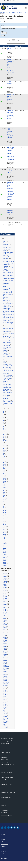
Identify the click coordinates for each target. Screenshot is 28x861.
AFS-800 (5, 578)
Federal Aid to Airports (8, 275)
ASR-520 (5, 725)
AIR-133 (5, 690)
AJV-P (4, 649)
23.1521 (5, 485)
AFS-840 (5, 646)
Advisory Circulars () (21, 12)
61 (3, 425)
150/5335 (5, 531)
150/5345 (5, 419)
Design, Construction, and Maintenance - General (8, 254)
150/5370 (5, 440)
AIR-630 (5, 705)
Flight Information (7, 390)
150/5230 (5, 527)
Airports (4, 241)
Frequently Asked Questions (6, 815)
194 (3, 484)
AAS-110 (5, 638)
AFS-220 (5, 596)
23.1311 (5, 545)
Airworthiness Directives (8, 333)
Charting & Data (4, 757)
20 (3, 411)
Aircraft (4, 250)
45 (3, 496)
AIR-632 (5, 707)
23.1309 (5, 543)
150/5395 (5, 534)
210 (3, 542)
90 (3, 417)
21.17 (4, 456)
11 (3, 509)
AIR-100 (5, 590)
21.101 (4, 537)
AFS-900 (5, 648)
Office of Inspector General (6, 848)
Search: (2, 25)
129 (3, 461)
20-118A (4, 209)
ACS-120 (5, 660)
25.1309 (5, 554)
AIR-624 (5, 632)
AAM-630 (5, 654)
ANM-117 (5, 719)
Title (8, 46)
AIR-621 (5, 702)
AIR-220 (5, 697)
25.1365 (5, 565)
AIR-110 (5, 599)
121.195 (5, 510)
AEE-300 (5, 665)
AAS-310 (5, 655)
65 (3, 439)
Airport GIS (5, 354)
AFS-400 (5, 587)
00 (3, 422)
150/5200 (5, 433)
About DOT (3, 834)
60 (3, 501)
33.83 (4, 492)
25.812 (4, 487)
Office (21, 46)
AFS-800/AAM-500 (7, 683)
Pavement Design (7, 306)
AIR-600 (5, 579)
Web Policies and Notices (6, 856)
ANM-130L (5, 721)
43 (3, 423)
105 (3, 506)
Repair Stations (6, 331)
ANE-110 (5, 598)
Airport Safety (6, 270)
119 (3, 476)
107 (3, 507)
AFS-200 (5, 576)
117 (3, 459)
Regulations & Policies (10, 12)
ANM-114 (5, 621)
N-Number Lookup (4, 810)
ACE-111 (5, 618)
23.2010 (5, 546)
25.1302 (5, 552)
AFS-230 (5, 641)
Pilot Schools (6, 395)
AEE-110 (5, 662)
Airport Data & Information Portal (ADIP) (8, 754)
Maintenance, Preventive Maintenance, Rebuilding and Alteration (6, 299)
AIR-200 (5, 609)
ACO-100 (5, 623)
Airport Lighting (6, 288)
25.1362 (5, 563)
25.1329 (5, 557)
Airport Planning (6, 320)
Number (3, 46)
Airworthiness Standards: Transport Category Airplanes (7, 247)
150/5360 (5, 464)
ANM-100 (5, 582)
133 (3, 515)
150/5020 (5, 478)
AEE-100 (5, 617)
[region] (14, 132)
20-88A (4, 81)
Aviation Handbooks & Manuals (7, 777)
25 (3, 420)
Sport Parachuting (7, 400)
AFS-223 (5, 671)
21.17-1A (4, 169)
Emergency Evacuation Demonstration (10, 211)
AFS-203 (5, 669)
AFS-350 (5, 620)
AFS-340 (5, 612)
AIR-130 (5, 593)
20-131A (4, 147)
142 (3, 521)
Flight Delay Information (5, 759)
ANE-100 (5, 716)
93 (3, 504)
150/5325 (5, 529)
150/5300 (5, 437)
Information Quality (4, 844)
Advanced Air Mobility (5, 795)
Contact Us (3, 744)
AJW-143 (5, 711)
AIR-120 (5, 589)
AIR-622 (5, 704)
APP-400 (5, 603)
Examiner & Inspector (5, 779)
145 (3, 443)
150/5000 (5, 447)
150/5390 (5, 532)
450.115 (5, 498)
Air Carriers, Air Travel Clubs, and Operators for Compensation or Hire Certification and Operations (8, 263)
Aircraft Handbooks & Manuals (6, 772)
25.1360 (5, 562)
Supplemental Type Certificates (7, 762)
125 (3, 513)
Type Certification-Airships (10, 171)
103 (3, 475)
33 (3, 442)
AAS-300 (5, 585)
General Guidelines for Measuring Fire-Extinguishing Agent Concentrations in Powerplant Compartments (10, 66)
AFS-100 (5, 624)
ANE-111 (5, 592)
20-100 (4, 59)
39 (3, 453)
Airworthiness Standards (8, 337)
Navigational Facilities (8, 370)
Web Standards (4, 858)
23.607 (4, 549)
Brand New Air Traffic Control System (8, 792)
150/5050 (5, 479)
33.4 (4, 471)
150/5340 (5, 450)
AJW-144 (5, 713)
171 (3, 535)
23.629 (4, 551)
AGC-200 (5, 685)
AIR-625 (5, 610)
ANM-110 (5, 595)
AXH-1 (4, 635)
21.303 (4, 540)
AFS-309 (5, 677)
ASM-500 (5, 652)
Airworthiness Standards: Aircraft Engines (7, 285)
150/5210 (5, 429)
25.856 (4, 489)
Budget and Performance (6, 837)
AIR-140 (5, 693)
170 (3, 467)
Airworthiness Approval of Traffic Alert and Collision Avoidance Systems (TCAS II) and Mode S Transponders (10, 153)
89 (3, 473)
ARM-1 (4, 724)
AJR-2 (4, 634)
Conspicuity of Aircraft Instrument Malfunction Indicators (10, 97)
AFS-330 (5, 643)
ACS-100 (5, 640)
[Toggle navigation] (25, 8)
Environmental (6, 336)
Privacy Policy (3, 851)
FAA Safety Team (4, 812)
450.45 (4, 499)
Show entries (14, 40)
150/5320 (5, 448)
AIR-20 (4, 696)
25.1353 (5, 559)
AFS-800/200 (6, 682)
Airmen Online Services (5, 807)
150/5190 (5, 462)
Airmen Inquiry (3, 805)
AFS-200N (5, 668)
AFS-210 (5, 626)
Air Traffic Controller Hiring (6, 797)
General (4, 326)
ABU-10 (4, 657)
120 (3, 412)
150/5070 (5, 481)
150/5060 (5, 524)
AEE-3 (4, 663)
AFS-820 (5, 604)
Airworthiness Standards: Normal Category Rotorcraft (7, 384)
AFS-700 (5, 645)
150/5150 (5, 526)
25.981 (4, 490)
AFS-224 (5, 673)
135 (3, 431)
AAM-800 (5, 637)
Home (2, 12)
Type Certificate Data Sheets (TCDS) (8, 764)
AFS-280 (5, 676)
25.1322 (5, 556)
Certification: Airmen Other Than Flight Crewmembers (7, 342)
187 (3, 482)
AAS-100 (5, 575)
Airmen (4, 361)
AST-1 (4, 584)
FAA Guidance (3, 782)
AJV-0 (4, 708)
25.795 (4, 436)
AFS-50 (4, 629)
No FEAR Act (3, 846)
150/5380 (5, 465)
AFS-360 (5, 680)
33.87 (4, 493)
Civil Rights (3, 839)
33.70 (4, 451)
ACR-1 (4, 659)
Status (16, 46)
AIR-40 (4, 631)
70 (3, 503)
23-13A (4, 182)
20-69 (3, 94)
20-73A (4, 48)
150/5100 (5, 445)
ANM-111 (5, 606)
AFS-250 (5, 627)
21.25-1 (4, 128)
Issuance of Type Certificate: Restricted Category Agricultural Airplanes (10, 133)
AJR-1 (4, 615)
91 (3, 414)
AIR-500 (5, 701)
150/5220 (5, 434)
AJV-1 (4, 710)
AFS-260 (5, 674)
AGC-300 (5, 687)
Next (24, 224)
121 (3, 428)
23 (3, 426)
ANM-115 (5, 601)
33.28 (4, 470)
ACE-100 (5, 581)
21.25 (4, 538)
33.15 (4, 468)
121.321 (5, 512)
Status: (2, 31)
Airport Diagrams (4, 775)
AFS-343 (5, 679)
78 (21, 224)
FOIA (2, 841)
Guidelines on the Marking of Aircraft (10, 83)
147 (3, 523)
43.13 (4, 495)
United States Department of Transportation (10, 3)
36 (3, 457)
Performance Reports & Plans (6, 784)
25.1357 (5, 560)
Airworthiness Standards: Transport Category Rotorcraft (7, 364)
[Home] (9, 8)
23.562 (4, 548)
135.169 (5, 517)
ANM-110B (5, 718)
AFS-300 (5, 573)
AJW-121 (5, 651)
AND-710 (5, 715)
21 (3, 415)
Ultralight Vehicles (7, 378)
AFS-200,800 (6, 666)
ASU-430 (5, 727)
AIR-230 (5, 699)
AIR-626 (5, 613)
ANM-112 (5, 607)
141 (3, 520)
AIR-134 (5, 691)
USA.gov (2, 853)
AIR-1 (4, 688)
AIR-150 (5, 694)
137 (3, 518)
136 (3, 454)
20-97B (4, 110)
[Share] (0, 21)
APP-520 (5, 722)
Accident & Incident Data (5, 752)
